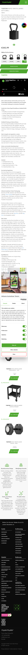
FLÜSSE (2, 598)
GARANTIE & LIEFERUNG (19, 575)
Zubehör (3, 557)
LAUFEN (2, 594)
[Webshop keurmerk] (14, 615)
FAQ (16, 562)
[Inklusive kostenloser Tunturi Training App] (14, 280)
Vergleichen (4, 74)
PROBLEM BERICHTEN (19, 571)
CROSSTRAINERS (4, 536)
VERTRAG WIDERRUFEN (19, 560)
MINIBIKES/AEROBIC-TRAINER (6, 581)
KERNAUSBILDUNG (4, 585)
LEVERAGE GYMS (18, 537)
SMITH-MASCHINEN (18, 544)
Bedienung (18, 557)
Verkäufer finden (14, 71)
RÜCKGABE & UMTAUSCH (20, 585)
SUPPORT (3, 572)
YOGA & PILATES (4, 574)
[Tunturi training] (14, 45)
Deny (14, 354)
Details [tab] (14, 303)
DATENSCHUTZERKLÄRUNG (20, 594)
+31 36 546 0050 (5, 635)
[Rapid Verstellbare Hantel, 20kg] (14, 429)
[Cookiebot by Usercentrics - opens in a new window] (20, 299)
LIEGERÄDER (3, 534)
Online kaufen (14, 66)
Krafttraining (19, 529)
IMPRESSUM (17, 592)
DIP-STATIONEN (18, 532)
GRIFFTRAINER (4, 583)
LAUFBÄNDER (3, 543)
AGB (16, 580)
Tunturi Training (9, 194)
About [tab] (22, 303)
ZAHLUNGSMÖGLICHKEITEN (20, 587)
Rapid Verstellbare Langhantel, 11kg (14, 369)
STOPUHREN (3, 562)
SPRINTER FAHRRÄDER (5, 538)
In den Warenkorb (14, 378)
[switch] (24, 330)
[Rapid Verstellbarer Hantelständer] (14, 392)
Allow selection (14, 349)
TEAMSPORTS (3, 596)
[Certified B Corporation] (14, 622)
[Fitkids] (24, 25)
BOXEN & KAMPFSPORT (5, 592)
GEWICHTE (3, 564)
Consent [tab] (5, 303)
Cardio (3, 529)
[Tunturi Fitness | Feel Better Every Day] (7, 2)
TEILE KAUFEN (18, 573)
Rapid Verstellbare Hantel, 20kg (14, 443)
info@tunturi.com (5, 637)
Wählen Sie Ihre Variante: (7, 52)
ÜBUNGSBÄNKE (18, 548)
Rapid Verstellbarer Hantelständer (14, 406)
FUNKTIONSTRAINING (5, 560)
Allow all (14, 345)
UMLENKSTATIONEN (19, 546)
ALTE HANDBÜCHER (19, 569)
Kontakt (3, 639)
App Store (16, 213)
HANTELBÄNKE (18, 550)
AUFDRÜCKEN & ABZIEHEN (6, 587)
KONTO (16, 564)
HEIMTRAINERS (4, 532)
